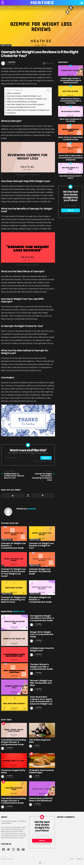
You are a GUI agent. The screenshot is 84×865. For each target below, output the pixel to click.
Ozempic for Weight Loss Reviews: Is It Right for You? (41, 545)
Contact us (79, 859)
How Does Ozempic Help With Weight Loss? (24, 96)
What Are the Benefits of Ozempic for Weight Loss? (27, 99)
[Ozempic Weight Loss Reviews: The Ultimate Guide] (42, 559)
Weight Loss (6, 540)
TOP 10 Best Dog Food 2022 (39, 741)
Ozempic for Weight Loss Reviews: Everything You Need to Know (13, 599)
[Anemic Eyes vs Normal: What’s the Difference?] (42, 788)
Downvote (42, 495)
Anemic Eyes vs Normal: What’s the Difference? (41, 799)
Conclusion (11, 113)
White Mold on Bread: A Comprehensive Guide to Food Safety (70, 100)
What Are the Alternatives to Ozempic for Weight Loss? (28, 110)
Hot (3, 723)
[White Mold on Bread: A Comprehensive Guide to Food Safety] (70, 91)
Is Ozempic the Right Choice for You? (21, 107)
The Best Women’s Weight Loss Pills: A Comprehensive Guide (41, 666)
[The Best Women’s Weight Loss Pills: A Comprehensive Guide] (14, 670)
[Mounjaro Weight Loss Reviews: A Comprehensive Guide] (42, 587)
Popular (31, 753)
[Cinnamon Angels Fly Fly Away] (14, 760)
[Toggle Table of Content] (47, 90)
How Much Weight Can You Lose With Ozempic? (25, 104)
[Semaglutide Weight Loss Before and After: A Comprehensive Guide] (14, 622)
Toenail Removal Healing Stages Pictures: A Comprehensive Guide (13, 742)
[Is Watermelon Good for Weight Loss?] (14, 654)
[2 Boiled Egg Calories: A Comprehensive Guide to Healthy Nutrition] (70, 70)
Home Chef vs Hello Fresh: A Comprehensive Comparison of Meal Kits (70, 157)
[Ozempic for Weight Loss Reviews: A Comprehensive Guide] (14, 533)
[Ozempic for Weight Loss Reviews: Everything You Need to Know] (14, 587)
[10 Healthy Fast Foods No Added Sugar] (42, 760)
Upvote (12, 495)
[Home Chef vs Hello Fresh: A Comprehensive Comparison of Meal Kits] (70, 148)
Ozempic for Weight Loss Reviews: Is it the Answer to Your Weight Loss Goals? (13, 572)
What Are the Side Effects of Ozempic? (22, 102)
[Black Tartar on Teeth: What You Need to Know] (70, 129)
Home (72, 859)
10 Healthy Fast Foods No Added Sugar (41, 771)
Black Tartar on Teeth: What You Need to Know (70, 138)
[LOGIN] (82, 3)
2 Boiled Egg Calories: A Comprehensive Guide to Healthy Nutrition (70, 80)
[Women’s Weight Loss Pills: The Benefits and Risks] (14, 687)
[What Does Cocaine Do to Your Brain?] (70, 111)
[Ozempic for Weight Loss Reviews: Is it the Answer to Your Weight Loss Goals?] (14, 559)
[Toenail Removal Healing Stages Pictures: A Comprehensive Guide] (14, 730)
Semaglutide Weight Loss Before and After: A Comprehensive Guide (42, 618)
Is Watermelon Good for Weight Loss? (42, 649)
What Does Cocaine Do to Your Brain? (70, 120)
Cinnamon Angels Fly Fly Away (13, 771)
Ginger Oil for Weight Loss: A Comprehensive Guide (41, 634)
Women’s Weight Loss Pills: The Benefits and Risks (41, 683)
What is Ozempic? (14, 93)
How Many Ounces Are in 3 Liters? (70, 177)
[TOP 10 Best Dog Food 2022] (42, 730)
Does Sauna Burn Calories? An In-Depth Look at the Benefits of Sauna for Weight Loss (41, 700)
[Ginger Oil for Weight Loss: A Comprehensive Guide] (14, 638)
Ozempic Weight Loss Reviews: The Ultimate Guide (40, 571)
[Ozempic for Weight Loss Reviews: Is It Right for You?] (42, 533)
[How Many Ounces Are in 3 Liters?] (70, 168)
